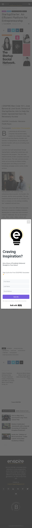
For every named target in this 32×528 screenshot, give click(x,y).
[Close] (28, 222)
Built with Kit (16, 305)
